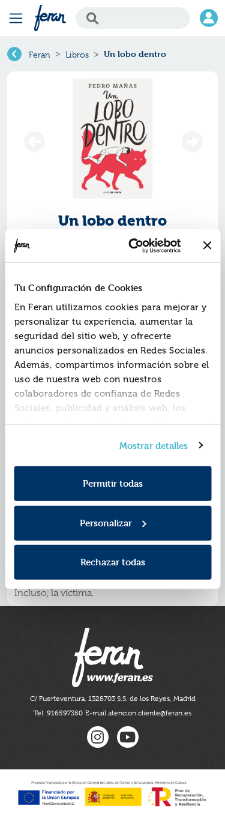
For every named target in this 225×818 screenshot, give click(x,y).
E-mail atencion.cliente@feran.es (138, 713)
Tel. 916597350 (58, 713)
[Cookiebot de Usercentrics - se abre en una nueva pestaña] (134, 245)
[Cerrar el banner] (207, 245)
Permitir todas (113, 483)
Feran (39, 54)
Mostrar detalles (153, 445)
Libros (77, 54)
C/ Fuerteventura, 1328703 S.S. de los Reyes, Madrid (113, 698)
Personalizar (106, 522)
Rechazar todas (112, 562)
